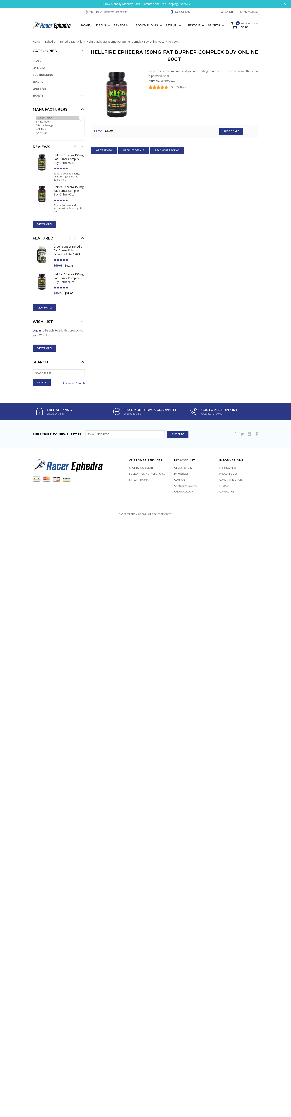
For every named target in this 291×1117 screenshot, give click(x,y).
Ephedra (121, 25)
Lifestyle (192, 25)
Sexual (171, 25)
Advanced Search (74, 383)
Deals (101, 25)
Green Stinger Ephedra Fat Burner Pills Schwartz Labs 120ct (68, 250)
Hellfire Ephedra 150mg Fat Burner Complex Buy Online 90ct (125, 41)
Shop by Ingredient (141, 467)
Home (85, 25)
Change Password (185, 485)
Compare (179, 479)
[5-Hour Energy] (57, 125)
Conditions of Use (230, 479)
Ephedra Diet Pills (71, 41)
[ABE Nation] (57, 129)
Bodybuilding (146, 25)
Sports (214, 25)
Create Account (184, 491)
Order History (183, 467)
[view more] (44, 224)
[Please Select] (57, 118)
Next (75, 146)
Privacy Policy (228, 473)
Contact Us (226, 491)
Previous (70, 146)
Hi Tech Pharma (138, 479)
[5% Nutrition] (57, 122)
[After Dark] (57, 133)
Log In (37, 330)
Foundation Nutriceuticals (147, 473)
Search (40, 362)
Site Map (224, 485)
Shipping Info (227, 467)
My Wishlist (181, 473)
